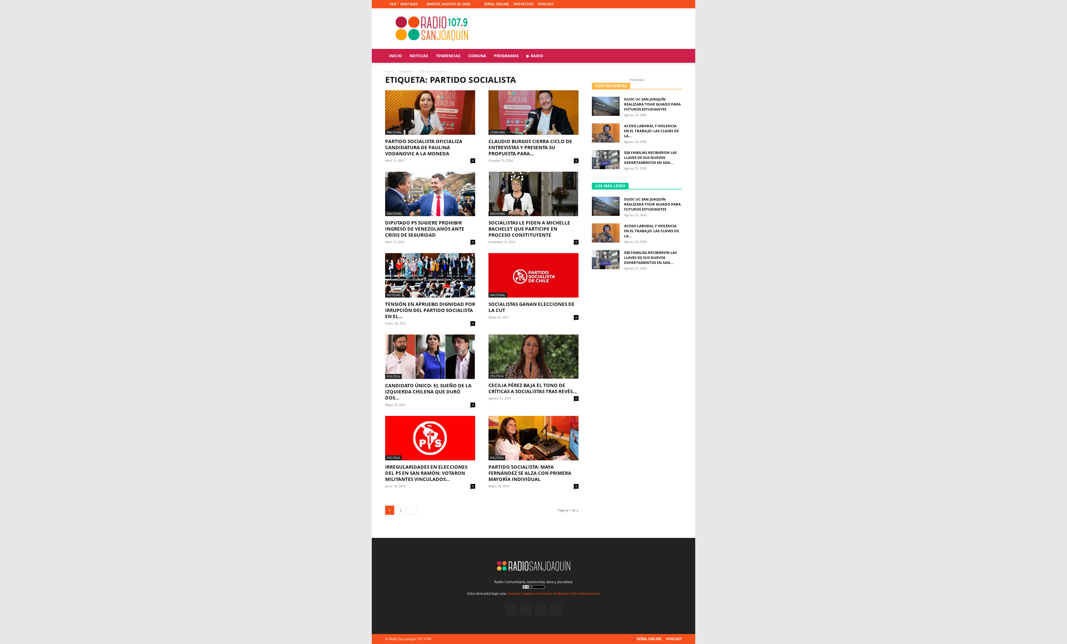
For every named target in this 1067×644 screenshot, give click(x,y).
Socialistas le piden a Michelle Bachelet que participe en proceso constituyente (529, 228)
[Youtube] (678, 4)
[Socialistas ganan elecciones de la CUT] (533, 275)
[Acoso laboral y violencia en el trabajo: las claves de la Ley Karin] (606, 133)
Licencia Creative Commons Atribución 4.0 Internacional (553, 593)
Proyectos (523, 4)
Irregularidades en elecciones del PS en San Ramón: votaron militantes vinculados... (426, 473)
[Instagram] (659, 4)
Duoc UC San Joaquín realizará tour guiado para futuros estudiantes (652, 104)
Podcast (546, 4)
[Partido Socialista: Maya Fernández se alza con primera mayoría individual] (533, 438)
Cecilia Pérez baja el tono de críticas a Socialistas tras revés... (532, 388)
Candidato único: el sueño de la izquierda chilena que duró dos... (428, 391)
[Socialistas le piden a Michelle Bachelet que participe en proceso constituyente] (533, 194)
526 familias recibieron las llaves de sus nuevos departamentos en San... (650, 157)
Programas (506, 55)
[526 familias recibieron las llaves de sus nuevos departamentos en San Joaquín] (606, 159)
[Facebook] (650, 4)
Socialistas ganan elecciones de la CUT (531, 307)
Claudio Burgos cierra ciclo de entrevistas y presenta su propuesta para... (530, 147)
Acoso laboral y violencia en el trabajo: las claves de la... (651, 130)
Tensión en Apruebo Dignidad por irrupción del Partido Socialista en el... (430, 310)
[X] (668, 4)
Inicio (395, 55)
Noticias (419, 55)
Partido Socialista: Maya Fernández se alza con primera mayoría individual (529, 473)
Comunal (497, 132)
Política (393, 376)
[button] (675, 56)
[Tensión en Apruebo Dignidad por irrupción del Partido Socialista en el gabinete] (430, 275)
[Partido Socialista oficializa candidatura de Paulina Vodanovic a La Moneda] (430, 112)
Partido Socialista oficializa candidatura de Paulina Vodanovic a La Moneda (423, 147)
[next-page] (412, 510)
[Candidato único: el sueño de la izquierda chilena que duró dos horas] (430, 357)
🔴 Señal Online (494, 4)
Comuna (477, 55)
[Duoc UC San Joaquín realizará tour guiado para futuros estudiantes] (606, 106)
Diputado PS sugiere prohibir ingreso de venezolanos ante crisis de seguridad (424, 228)
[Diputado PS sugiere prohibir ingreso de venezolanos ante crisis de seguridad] (430, 194)
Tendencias (448, 55)
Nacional (394, 132)
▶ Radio (535, 55)
